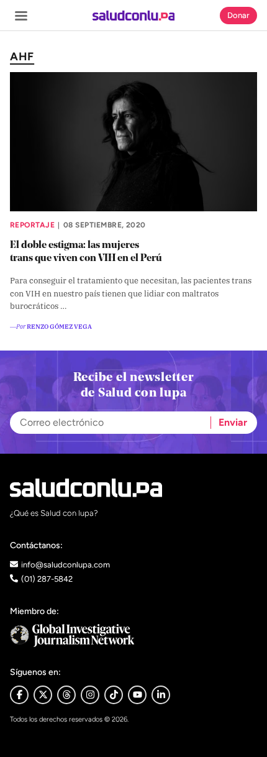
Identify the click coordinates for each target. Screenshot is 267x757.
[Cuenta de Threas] (66, 695)
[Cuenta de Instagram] (90, 695)
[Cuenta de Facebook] (133, 635)
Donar (238, 15)
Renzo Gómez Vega (59, 326)
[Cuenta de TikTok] (113, 695)
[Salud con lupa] (134, 15)
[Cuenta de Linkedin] (161, 695)
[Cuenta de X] (43, 695)
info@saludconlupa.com (65, 564)
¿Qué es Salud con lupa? (54, 513)
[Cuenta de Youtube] (137, 695)
